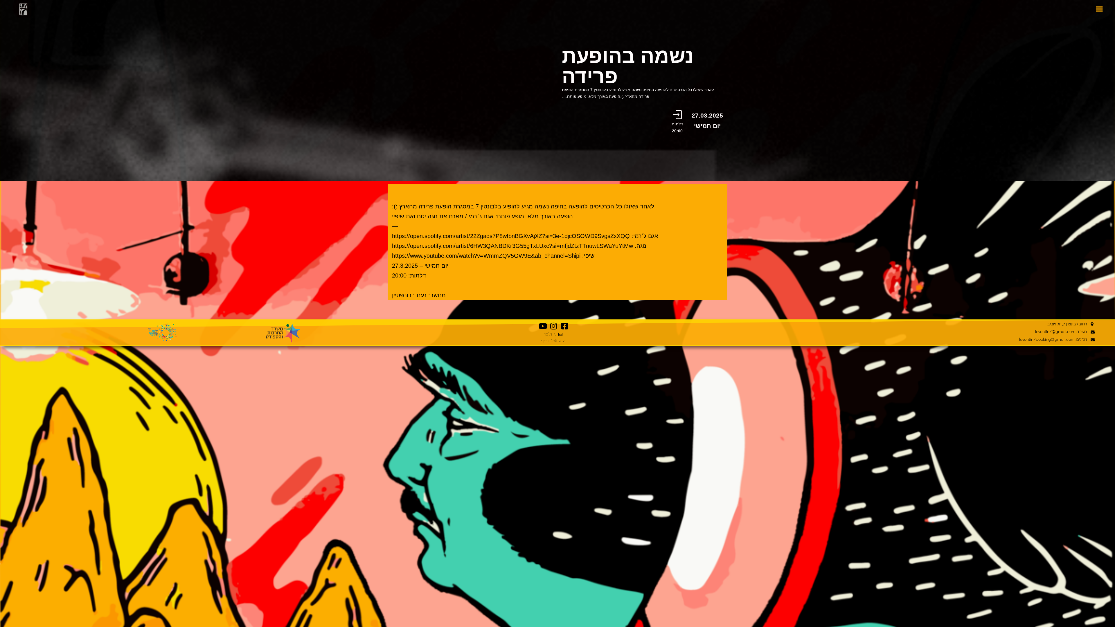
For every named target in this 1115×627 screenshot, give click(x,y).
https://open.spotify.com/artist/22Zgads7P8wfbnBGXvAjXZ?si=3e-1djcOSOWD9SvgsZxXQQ (511, 236)
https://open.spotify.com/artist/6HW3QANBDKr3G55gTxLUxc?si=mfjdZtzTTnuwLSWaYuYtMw (512, 246)
